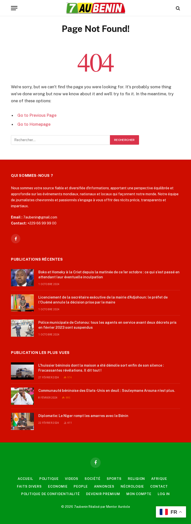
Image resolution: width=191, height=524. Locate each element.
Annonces (104, 486)
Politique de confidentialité (50, 494)
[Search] (177, 8)
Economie (57, 486)
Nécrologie (132, 486)
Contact (159, 486)
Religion (136, 479)
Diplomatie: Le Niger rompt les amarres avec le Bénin (83, 416)
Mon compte (138, 494)
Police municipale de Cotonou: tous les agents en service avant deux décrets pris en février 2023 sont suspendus (107, 324)
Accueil (25, 479)
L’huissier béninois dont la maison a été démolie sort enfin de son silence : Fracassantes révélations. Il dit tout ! (101, 367)
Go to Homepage (33, 124)
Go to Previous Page (36, 115)
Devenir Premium (103, 494)
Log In (164, 494)
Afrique (159, 479)
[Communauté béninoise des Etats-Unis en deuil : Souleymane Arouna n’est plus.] (22, 396)
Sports (114, 479)
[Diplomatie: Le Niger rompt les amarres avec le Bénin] (22, 421)
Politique (49, 479)
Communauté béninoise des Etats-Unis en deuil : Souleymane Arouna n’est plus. (106, 391)
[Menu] (14, 8)
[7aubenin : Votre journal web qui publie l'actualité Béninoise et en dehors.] (95, 8)
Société (92, 479)
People (81, 486)
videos (71, 479)
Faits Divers (29, 486)
